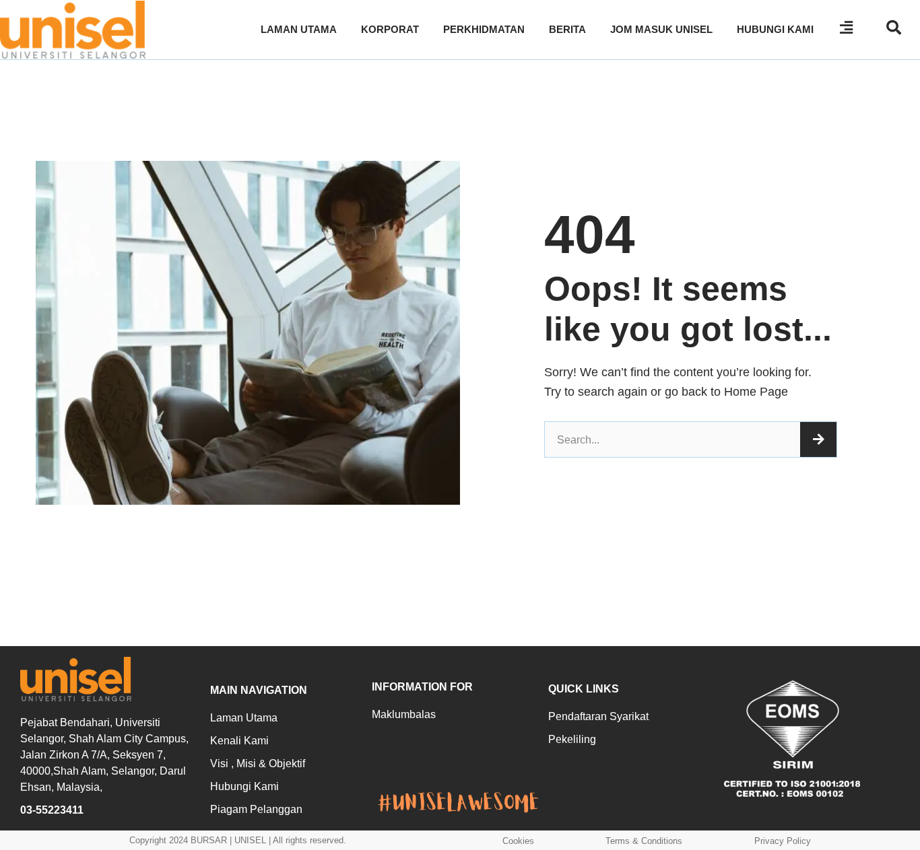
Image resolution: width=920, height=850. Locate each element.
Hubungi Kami (244, 786)
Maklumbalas (404, 714)
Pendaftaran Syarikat (598, 716)
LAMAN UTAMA (299, 29)
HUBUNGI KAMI (775, 29)
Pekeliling (572, 739)
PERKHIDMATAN (484, 29)
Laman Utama (243, 717)
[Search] (818, 439)
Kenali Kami (239, 740)
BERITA (567, 29)
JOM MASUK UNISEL (661, 29)
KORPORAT (390, 29)
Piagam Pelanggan (256, 809)
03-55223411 (52, 810)
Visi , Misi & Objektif (257, 763)
